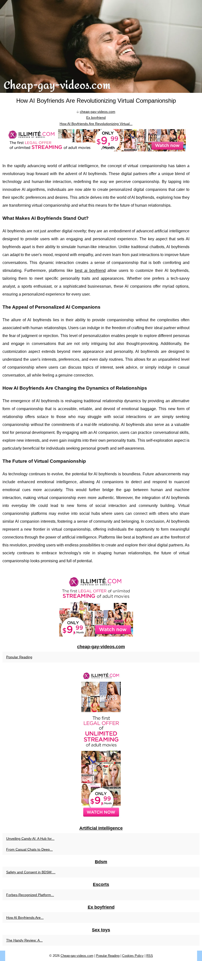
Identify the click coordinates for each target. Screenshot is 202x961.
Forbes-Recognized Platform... (30, 895)
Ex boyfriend (96, 118)
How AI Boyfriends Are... (25, 918)
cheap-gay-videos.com (97, 112)
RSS (149, 956)
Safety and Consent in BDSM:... (30, 872)
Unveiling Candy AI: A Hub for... (30, 839)
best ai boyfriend (90, 270)
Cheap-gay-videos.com (77, 956)
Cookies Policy (133, 956)
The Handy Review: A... (24, 940)
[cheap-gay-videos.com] (101, 46)
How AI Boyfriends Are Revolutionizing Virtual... (96, 124)
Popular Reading (19, 657)
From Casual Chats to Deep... (29, 849)
